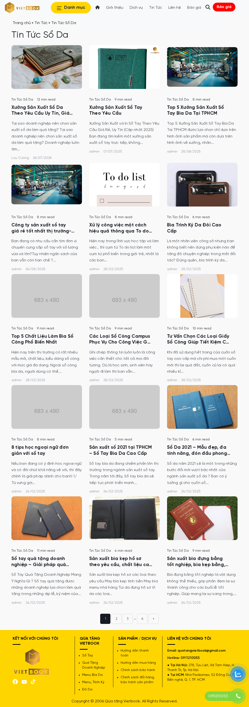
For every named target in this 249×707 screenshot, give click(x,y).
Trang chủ (22, 23)
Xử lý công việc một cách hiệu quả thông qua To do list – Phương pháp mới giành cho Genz (119, 228)
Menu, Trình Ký (93, 682)
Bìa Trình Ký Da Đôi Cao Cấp (194, 228)
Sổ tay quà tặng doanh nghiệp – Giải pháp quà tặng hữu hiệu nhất (38, 562)
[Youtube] (24, 681)
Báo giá (224, 7)
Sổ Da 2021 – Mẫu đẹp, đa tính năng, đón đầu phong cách (197, 451)
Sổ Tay (87, 655)
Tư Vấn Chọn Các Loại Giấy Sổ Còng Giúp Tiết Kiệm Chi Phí (198, 339)
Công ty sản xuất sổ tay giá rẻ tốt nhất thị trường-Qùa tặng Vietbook (41, 228)
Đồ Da (87, 689)
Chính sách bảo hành (138, 670)
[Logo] (32, 661)
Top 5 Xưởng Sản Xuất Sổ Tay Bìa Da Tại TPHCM (195, 110)
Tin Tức (41, 23)
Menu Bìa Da (92, 675)
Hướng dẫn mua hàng (138, 663)
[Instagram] (33, 681)
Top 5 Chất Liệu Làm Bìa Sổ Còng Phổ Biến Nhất (42, 339)
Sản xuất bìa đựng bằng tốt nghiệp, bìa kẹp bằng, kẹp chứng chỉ (196, 562)
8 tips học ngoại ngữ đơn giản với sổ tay (40, 450)
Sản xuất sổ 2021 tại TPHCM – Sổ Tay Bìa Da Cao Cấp (120, 450)
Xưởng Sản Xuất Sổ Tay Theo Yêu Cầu (115, 110)
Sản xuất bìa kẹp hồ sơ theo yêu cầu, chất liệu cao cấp (120, 562)
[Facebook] (15, 681)
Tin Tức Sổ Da (22, 100)
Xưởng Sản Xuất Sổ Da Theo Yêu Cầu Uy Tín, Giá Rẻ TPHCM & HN (40, 111)
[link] (46, 67)
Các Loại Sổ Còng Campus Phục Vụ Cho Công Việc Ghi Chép (120, 339)
